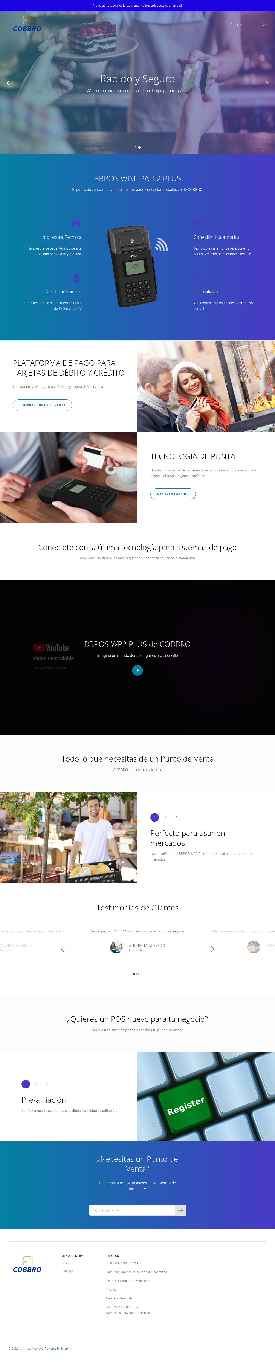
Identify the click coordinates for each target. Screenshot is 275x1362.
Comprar (237, 24)
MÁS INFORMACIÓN (173, 494)
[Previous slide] (7, 82)
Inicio (65, 1263)
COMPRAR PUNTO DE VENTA (43, 405)
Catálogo (67, 1271)
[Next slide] (267, 82)
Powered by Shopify (58, 1348)
